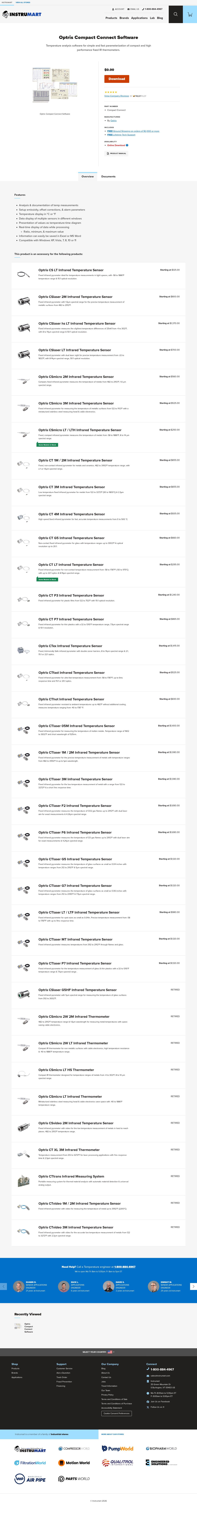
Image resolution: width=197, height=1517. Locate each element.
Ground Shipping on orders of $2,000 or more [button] (133, 131)
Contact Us (106, 1377)
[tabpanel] (98, 719)
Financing (61, 1386)
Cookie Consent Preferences (117, 1413)
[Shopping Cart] (190, 14)
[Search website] (176, 14)
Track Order (62, 1377)
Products (111, 18)
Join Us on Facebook (160, 1401)
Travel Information (109, 1386)
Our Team (105, 1390)
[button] (133, 9)
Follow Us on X (157, 1407)
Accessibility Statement (111, 1408)
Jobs (103, 1381)
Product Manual (118, 153)
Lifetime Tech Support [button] (121, 134)
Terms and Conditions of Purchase (116, 1403)
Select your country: (98, 1352)
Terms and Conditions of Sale (114, 1399)
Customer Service (64, 1368)
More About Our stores (112, 1434)
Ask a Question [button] (63, 1373)
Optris (113, 120)
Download (117, 79)
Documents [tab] (108, 176)
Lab (152, 18)
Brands (124, 18)
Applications (139, 18)
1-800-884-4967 (124, 1266)
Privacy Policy (107, 1395)
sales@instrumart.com (160, 1376)
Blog (160, 18)
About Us (105, 1373)
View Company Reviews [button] (123, 96)
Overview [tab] (88, 176)
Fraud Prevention (64, 1381)
